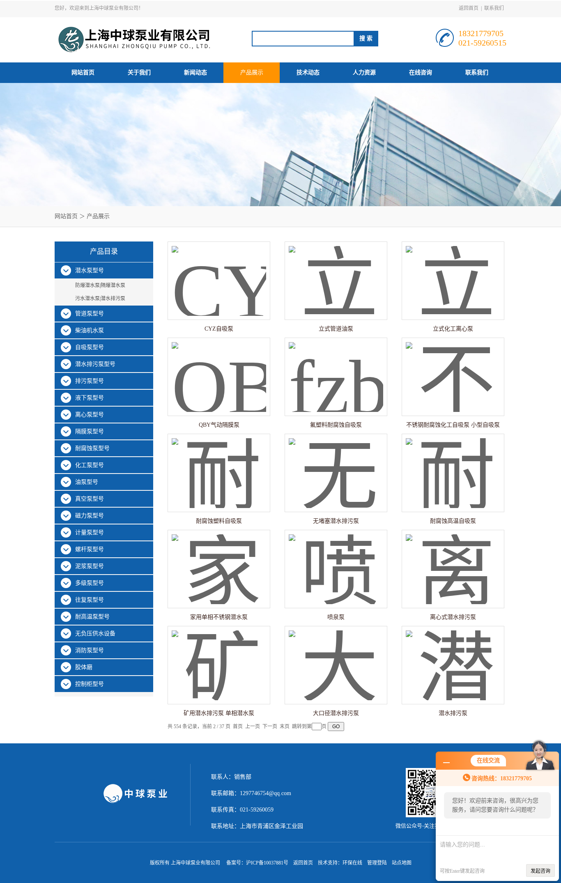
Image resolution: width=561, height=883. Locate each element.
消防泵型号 (89, 650)
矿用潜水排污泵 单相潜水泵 (219, 713)
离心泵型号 (89, 415)
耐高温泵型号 (92, 617)
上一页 (252, 726)
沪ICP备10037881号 (267, 863)
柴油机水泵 (89, 330)
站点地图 (402, 863)
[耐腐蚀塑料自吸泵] (219, 465)
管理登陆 (377, 863)
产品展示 (251, 72)
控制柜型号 (89, 684)
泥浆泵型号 (89, 566)
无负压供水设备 (95, 633)
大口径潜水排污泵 (336, 713)
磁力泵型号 (89, 516)
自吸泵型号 (89, 347)
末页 (285, 726)
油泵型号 (86, 482)
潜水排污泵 (453, 713)
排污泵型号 (89, 381)
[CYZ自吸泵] (219, 272)
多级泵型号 (89, 583)
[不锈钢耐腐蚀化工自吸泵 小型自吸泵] (453, 369)
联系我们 (494, 8)
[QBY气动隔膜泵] (219, 369)
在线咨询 (420, 72)
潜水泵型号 (89, 270)
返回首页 (468, 8)
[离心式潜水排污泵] (453, 561)
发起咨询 (540, 871)
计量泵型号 (89, 532)
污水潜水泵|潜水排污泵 (100, 298)
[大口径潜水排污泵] (336, 657)
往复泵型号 (89, 600)
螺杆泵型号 (89, 549)
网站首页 (82, 72)
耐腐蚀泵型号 (92, 448)
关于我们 (139, 72)
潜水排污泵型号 (95, 364)
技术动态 (308, 72)
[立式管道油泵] (336, 272)
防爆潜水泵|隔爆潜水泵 (100, 285)
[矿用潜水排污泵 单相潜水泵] (219, 657)
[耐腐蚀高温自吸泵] (453, 465)
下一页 (269, 726)
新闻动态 (195, 72)
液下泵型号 (89, 398)
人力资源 (364, 72)
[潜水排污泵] (453, 657)
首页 (238, 726)
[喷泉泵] (336, 561)
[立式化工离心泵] (453, 272)
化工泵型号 (89, 465)
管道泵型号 (89, 313)
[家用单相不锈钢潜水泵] (219, 561)
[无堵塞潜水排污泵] (336, 465)
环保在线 (352, 863)
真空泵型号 (89, 499)
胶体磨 (83, 667)
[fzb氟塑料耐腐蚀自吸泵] (336, 369)
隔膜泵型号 (89, 431)
